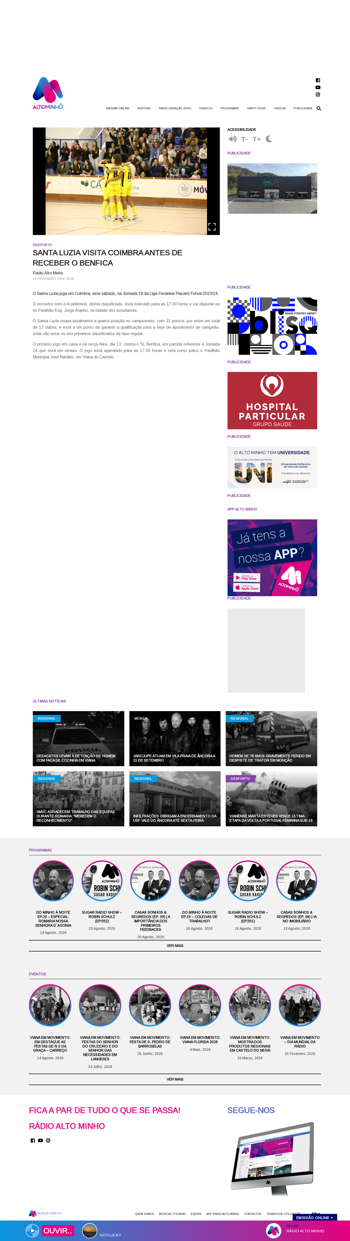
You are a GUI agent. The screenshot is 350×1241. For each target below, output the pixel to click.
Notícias (144, 108)
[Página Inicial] (48, 93)
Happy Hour (256, 108)
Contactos (252, 1213)
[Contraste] (269, 139)
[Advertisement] (175, 36)
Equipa (196, 1213)
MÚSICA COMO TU (49, 1213)
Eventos (205, 108)
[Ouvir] (233, 139)
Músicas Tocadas (172, 1213)
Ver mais (175, 946)
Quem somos (144, 1213)
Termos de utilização (283, 1213)
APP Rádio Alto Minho (222, 1213)
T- (244, 139)
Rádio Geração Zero (175, 108)
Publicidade (303, 108)
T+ (257, 139)
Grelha (279, 108)
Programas (230, 108)
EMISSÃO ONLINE (117, 108)
